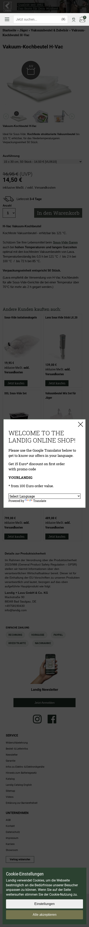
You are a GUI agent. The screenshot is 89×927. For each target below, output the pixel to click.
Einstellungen (44, 904)
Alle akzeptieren (45, 914)
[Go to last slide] (6, 116)
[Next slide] (72, 116)
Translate (39, 501)
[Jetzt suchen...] (63, 19)
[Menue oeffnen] (7, 19)
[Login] (74, 19)
